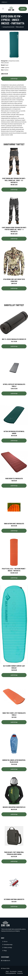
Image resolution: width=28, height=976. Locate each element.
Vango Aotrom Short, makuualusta (14, 523)
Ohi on (5, 941)
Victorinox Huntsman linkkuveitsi (14, 899)
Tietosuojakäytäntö (10, 973)
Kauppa (23, 9)
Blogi (5, 950)
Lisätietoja (14, 78)
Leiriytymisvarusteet (8, 27)
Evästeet (20, 971)
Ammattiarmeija (8, 944)
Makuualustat (20, 27)
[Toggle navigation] (3, 8)
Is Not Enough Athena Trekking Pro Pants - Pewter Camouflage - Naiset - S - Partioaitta (14, 229)
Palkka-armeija (8, 947)
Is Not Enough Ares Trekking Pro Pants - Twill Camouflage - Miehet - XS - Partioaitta (14, 180)
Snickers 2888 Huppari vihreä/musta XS (14, 807)
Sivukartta (20, 973)
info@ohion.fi (4, 2)
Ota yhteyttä (13, 971)
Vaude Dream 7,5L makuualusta (14, 478)
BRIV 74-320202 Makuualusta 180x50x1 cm (14, 339)
